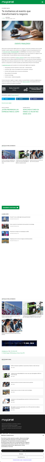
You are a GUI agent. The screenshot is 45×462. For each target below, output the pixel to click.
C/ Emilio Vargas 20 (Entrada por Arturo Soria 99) (13, 353)
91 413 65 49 (14, 351)
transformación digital (6, 103)
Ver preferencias (21, 457)
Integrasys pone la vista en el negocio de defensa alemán (21, 238)
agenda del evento (6, 65)
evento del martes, (11, 51)
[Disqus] (22, 182)
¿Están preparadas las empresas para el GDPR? (10, 110)
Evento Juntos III (15, 95)
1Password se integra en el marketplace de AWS (19, 231)
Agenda (8, 8)
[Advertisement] (22, 131)
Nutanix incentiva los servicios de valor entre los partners (22, 382)
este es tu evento (26, 81)
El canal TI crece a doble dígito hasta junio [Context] (20, 217)
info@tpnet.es (5, 351)
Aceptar (21, 450)
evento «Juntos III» (20, 57)
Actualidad (4, 8)
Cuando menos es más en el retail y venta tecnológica (21, 390)
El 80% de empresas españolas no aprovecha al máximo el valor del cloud (25, 365)
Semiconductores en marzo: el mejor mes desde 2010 (31, 112)
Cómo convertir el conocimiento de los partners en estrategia (22, 224)
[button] (43, 435)
